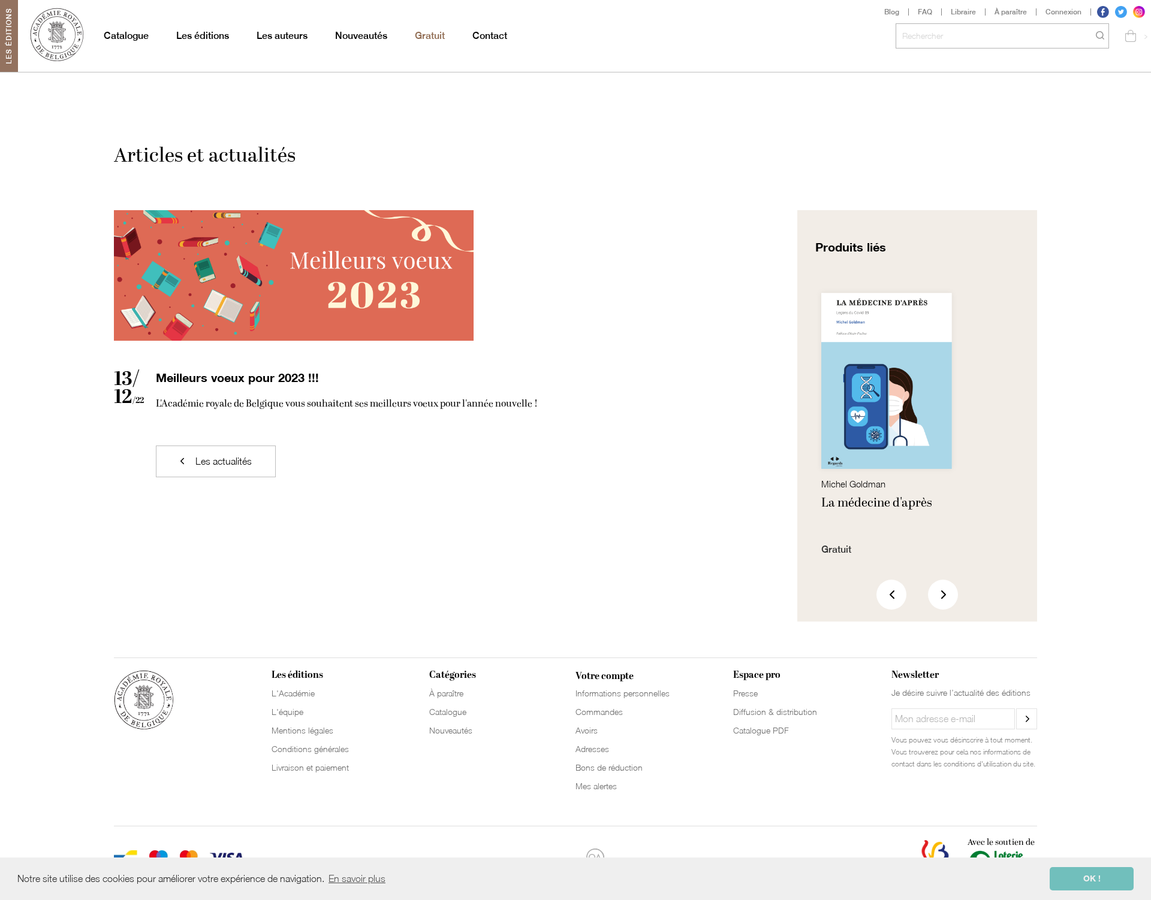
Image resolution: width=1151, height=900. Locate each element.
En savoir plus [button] (357, 878)
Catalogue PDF (761, 730)
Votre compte (605, 676)
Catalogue (126, 35)
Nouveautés (361, 35)
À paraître (1011, 12)
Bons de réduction (609, 767)
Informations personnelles (623, 693)
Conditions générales (310, 749)
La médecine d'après (876, 503)
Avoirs (587, 730)
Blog (891, 12)
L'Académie (293, 693)
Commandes (599, 712)
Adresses (592, 749)
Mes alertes (596, 786)
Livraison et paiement (310, 767)
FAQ (925, 12)
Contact (489, 35)
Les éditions (202, 35)
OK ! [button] (1092, 878)
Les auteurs (282, 35)
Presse (745, 693)
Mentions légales (302, 730)
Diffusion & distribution (775, 712)
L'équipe (287, 712)
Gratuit (430, 35)
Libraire (963, 12)
